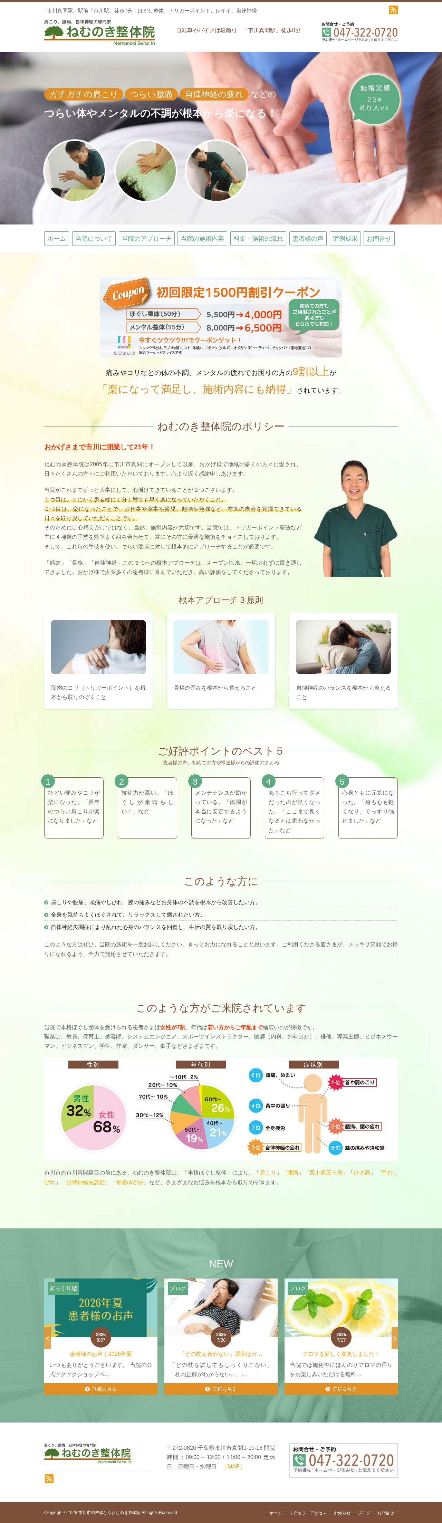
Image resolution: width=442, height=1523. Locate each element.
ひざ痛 (362, 1173)
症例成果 (345, 238)
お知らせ (342, 1513)
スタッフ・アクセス (308, 1513)
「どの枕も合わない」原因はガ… (104, 1354)
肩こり (268, 1173)
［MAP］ (233, 1466)
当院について (94, 238)
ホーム (56, 238)
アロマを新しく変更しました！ (224, 1354)
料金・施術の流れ (258, 238)
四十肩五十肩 (326, 1173)
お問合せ (379, 238)
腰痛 (292, 1173)
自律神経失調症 (85, 1182)
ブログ (364, 1513)
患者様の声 (308, 238)
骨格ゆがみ (130, 1182)
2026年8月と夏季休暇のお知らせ (345, 1354)
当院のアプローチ (147, 238)
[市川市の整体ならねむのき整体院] (99, 35)
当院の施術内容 (202, 238)
